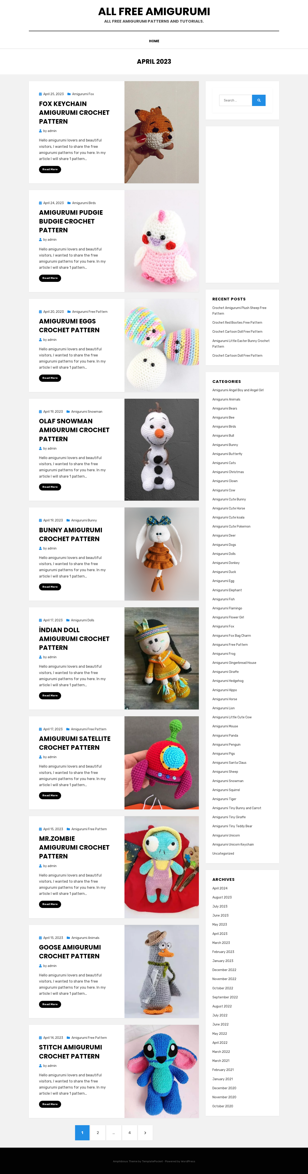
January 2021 (222, 1079)
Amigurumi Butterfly (227, 454)
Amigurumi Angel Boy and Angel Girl (238, 390)
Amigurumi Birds (84, 203)
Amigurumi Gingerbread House (234, 663)
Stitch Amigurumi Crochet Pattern (70, 1052)
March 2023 (221, 943)
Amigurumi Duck (224, 572)
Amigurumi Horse (224, 699)
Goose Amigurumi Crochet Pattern (70, 952)
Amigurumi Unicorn (226, 835)
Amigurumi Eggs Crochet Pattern (69, 326)
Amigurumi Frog (223, 654)
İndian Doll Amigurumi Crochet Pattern (74, 639)
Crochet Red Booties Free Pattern (237, 323)
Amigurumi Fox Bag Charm (231, 636)
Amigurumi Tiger (224, 799)
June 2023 (220, 915)
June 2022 (220, 1024)
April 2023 (220, 934)
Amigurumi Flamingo (227, 608)
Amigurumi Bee (223, 418)
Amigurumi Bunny (84, 520)
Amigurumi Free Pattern (90, 312)
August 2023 (222, 897)
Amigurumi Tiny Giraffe (229, 817)
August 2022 (222, 1006)
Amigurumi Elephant (227, 590)
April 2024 (220, 888)
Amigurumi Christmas (228, 472)
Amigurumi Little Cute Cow (232, 717)
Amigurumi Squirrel (226, 790)
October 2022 (222, 988)
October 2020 (222, 1106)
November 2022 (224, 979)
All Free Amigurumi (154, 11)
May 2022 (219, 1034)
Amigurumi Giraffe (225, 672)
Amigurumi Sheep (225, 772)
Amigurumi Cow (223, 490)
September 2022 (225, 997)
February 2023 (223, 952)
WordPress (188, 1161)
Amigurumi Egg (223, 581)
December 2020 (224, 1088)
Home (154, 41)
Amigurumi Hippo (224, 690)
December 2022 (224, 970)
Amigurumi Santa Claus (229, 763)
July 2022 (220, 1015)
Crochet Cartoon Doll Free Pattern (237, 332)
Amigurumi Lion (223, 708)
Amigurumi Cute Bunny (229, 499)
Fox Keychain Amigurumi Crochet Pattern (74, 112)
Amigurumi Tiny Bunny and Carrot (236, 808)
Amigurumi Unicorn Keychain (233, 844)
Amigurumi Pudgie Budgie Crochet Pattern (71, 221)
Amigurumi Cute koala (228, 517)
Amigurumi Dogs (224, 545)
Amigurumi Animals (85, 938)
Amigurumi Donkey (226, 563)
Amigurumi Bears (224, 408)
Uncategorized (223, 854)
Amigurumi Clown (225, 481)
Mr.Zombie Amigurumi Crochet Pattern (74, 847)
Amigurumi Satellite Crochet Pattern (74, 743)
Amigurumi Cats (224, 463)
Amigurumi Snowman (86, 412)
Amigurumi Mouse (225, 726)
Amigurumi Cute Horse (228, 508)
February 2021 (223, 1070)
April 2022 (220, 1043)
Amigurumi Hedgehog (228, 681)
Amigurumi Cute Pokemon (231, 526)
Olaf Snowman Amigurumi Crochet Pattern (74, 430)
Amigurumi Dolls (82, 620)
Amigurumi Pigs (223, 754)
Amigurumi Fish (223, 599)
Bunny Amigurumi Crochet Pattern (70, 534)
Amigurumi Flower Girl (228, 617)
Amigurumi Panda (225, 736)
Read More (50, 169)
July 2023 (220, 906)
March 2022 (221, 1052)
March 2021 (220, 1061)
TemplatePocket (152, 1161)
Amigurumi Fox (83, 94)
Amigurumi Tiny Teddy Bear (232, 826)
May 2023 (219, 924)
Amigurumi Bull (223, 436)
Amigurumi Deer (224, 535)
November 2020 (224, 1097)
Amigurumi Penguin (226, 745)
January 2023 (222, 961)
